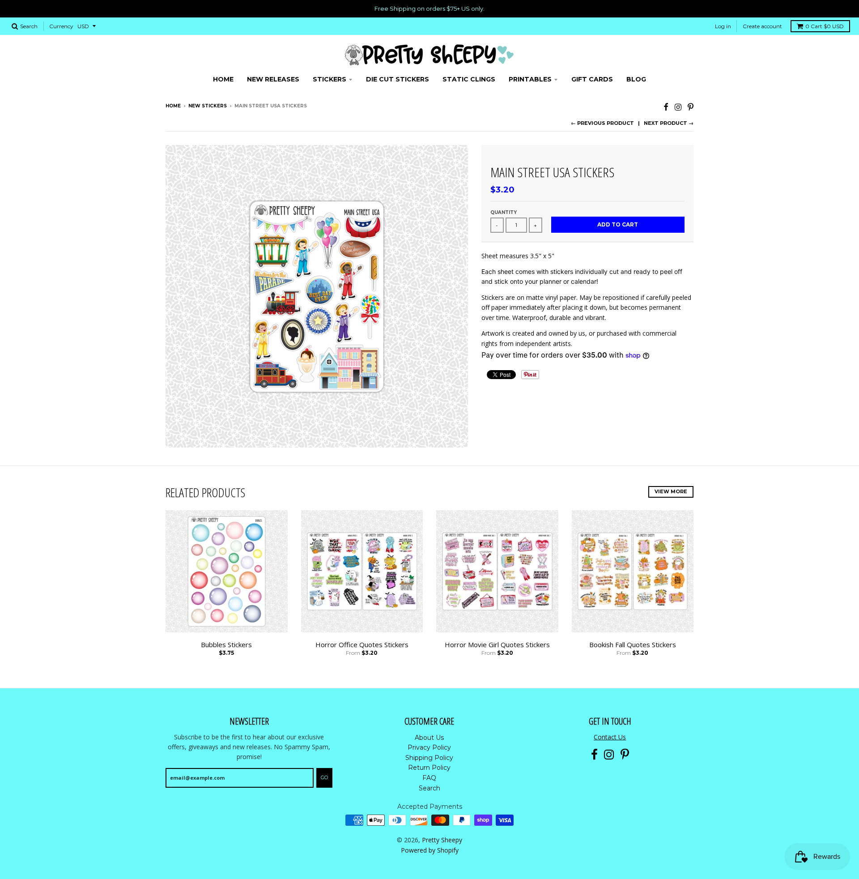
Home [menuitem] (223, 79)
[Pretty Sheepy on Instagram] (678, 106)
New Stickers (207, 106)
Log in (723, 26)
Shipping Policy (429, 758)
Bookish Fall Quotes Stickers (632, 644)
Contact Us (610, 737)
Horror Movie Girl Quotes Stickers (497, 644)
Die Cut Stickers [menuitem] (397, 79)
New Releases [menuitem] (273, 79)
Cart (824, 26)
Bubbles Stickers (226, 644)
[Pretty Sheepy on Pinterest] (690, 106)
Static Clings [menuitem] (468, 79)
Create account (762, 26)
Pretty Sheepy (442, 840)
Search (429, 788)
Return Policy (429, 768)
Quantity (503, 212)
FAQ (429, 778)
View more (671, 491)
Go (324, 777)
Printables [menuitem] (530, 79)
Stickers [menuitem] (329, 79)
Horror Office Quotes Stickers (361, 644)
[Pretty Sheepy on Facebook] (665, 106)
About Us (429, 738)
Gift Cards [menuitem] (592, 79)
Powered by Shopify (430, 850)
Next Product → (668, 123)
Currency (61, 26)
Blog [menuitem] (636, 79)
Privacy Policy (429, 747)
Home (173, 106)
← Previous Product (602, 123)
